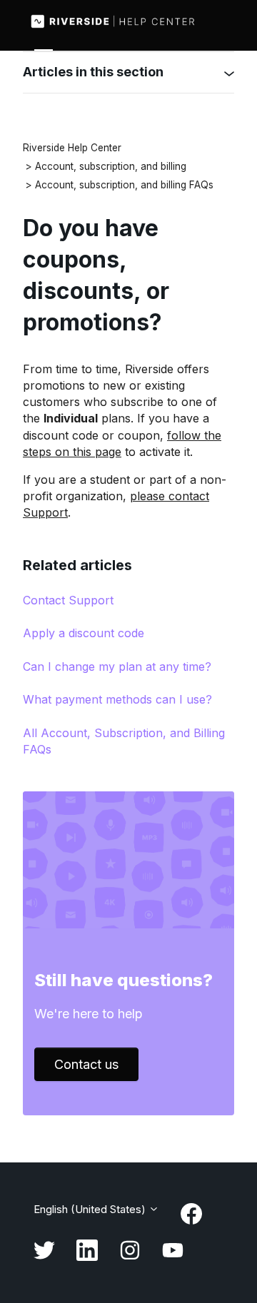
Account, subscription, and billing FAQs (124, 185)
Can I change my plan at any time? (117, 666)
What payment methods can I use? (117, 699)
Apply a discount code (83, 633)
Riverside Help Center (72, 147)
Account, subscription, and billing (110, 166)
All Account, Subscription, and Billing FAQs (124, 741)
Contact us (86, 1064)
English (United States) (91, 1209)
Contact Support (68, 600)
